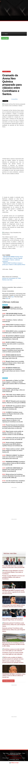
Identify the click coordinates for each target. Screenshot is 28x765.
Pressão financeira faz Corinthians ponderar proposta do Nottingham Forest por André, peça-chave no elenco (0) (13, 426)
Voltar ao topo (15, 762)
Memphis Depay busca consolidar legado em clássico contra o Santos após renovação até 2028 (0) (13, 363)
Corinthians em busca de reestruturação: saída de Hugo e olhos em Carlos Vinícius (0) (13, 390)
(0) (14, 315)
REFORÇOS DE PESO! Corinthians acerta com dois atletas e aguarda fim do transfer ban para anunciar (13, 592)
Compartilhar (14, 99)
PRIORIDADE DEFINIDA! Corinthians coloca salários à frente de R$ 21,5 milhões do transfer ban (13, 675)
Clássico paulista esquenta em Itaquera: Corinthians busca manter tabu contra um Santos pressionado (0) (13, 350)
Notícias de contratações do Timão (11, 278)
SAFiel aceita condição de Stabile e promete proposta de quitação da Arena (12, 661)
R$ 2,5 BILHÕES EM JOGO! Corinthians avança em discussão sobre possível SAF (13, 566)
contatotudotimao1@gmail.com (14, 755)
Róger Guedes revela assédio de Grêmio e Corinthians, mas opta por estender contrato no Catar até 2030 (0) (12, 433)
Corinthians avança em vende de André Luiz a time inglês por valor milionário (12, 653)
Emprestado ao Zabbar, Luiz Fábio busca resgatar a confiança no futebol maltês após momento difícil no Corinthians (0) (14, 383)
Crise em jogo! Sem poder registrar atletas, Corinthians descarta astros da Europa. (13, 605)
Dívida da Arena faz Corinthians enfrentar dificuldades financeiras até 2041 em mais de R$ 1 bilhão (13, 644)
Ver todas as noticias (8, 680)
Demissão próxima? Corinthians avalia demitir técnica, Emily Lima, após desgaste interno (13, 629)
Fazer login (5, 38)
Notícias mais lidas (7, 279)
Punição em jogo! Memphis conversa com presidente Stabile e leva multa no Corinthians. (13, 577)
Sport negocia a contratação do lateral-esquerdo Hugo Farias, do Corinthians (12, 619)
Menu (6, 33)
